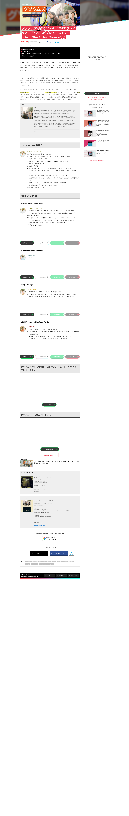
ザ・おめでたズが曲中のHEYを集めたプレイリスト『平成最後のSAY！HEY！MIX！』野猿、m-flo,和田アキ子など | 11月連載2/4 (102, 123)
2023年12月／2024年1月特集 (46, 564)
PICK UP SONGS (27, 51)
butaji (27, 564)
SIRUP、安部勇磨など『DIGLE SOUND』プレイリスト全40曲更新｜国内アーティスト (102, 152)
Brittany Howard (51, 561)
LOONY (60, 561)
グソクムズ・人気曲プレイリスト (31, 56)
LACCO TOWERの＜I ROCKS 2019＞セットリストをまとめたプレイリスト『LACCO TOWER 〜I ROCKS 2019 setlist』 (102, 133)
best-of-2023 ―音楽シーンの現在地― (35, 561)
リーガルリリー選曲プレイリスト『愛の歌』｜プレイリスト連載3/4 (102, 142)
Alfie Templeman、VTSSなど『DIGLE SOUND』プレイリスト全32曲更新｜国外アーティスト (102, 112)
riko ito (34, 45)
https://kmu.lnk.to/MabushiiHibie (40, 487)
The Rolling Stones (68, 561)
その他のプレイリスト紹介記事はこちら (97, 160)
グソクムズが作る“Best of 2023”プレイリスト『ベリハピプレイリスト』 (41, 53)
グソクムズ (34, 564)
